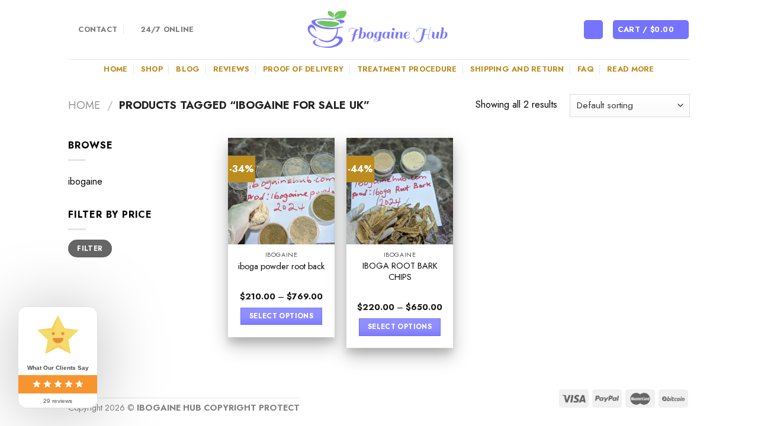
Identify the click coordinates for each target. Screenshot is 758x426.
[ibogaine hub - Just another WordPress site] (379, 30)
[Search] (593, 30)
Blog (188, 69)
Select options (281, 316)
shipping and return (517, 69)
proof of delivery (303, 69)
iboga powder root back (281, 266)
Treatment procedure (407, 69)
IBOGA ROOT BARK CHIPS (400, 271)
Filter (89, 248)
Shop (152, 69)
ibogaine (85, 181)
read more (630, 69)
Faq (585, 69)
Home (115, 69)
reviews (231, 69)
